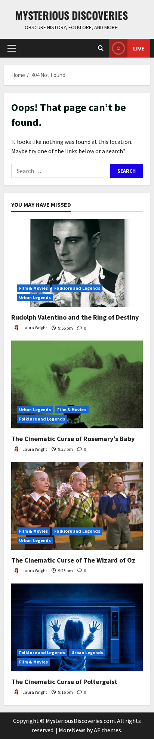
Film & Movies (33, 288)
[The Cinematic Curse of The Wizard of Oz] (77, 506)
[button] (12, 48)
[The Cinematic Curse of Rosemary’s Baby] (77, 384)
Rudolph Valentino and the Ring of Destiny (75, 317)
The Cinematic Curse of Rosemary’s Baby (73, 438)
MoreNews (72, 730)
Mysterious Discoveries (71, 15)
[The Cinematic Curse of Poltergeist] (77, 627)
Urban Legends (35, 297)
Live (139, 48)
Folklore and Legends (77, 288)
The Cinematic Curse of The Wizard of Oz (73, 560)
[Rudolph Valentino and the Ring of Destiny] (77, 263)
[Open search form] (101, 48)
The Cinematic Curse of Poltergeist (64, 681)
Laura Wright (34, 328)
